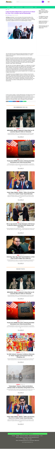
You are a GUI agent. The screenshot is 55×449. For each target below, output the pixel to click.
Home (6, 9)
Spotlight (13, 7)
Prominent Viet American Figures (28, 7)
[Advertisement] (20, 46)
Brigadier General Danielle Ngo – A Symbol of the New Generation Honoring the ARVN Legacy (43, 22)
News (8, 9)
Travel (36, 7)
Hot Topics (8, 7)
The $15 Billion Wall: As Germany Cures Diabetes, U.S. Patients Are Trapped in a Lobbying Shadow (43, 17)
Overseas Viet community (19, 7)
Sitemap (24, 438)
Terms (27, 438)
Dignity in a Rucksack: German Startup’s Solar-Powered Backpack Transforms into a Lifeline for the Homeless (43, 12)
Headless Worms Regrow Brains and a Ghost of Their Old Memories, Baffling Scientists (44, 27)
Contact (30, 438)
